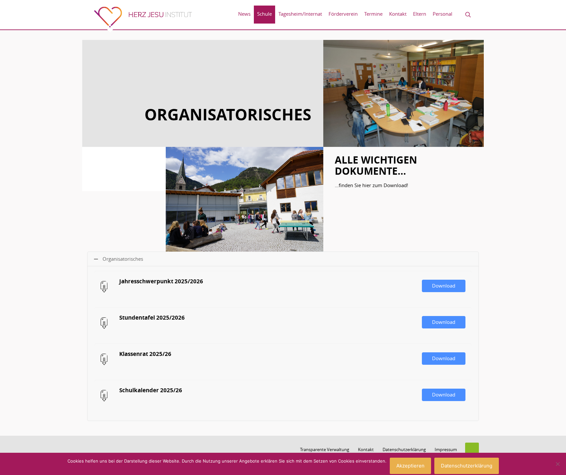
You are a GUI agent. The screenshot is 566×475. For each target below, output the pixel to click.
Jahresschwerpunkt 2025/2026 (161, 281)
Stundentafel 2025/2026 (152, 317)
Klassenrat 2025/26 (145, 354)
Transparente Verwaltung (324, 449)
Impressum (446, 449)
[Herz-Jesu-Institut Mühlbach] (143, 19)
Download (443, 286)
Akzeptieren (410, 466)
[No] (558, 464)
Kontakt (366, 449)
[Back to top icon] (472, 449)
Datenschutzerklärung (404, 449)
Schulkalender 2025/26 (150, 390)
